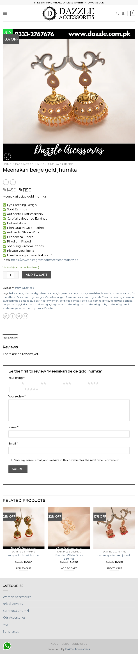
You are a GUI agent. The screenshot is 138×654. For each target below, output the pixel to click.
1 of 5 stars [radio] (14, 383)
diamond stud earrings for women (38, 300)
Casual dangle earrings (100, 293)
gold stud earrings (69, 300)
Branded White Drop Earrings (69, 557)
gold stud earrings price (95, 300)
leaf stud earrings (91, 304)
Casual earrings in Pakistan (60, 297)
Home (7, 164)
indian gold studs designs (35, 304)
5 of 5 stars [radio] (17, 389)
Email (13, 443)
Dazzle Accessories (77, 649)
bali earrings (16, 293)
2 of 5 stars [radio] (33, 383)
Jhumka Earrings (60, 164)
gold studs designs (121, 300)
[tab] (10, 337)
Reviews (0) (10, 337)
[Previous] (3, 542)
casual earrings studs (89, 297)
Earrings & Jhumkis (29, 164)
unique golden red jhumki (114, 555)
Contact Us (79, 644)
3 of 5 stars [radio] (55, 383)
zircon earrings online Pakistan (36, 308)
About (55, 644)
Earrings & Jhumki (16, 610)
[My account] (123, 13)
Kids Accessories (14, 617)
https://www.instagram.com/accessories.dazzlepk (45, 260)
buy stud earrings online (72, 293)
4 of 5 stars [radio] (80, 383)
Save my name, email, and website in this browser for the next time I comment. (66, 460)
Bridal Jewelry (13, 603)
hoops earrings (11, 304)
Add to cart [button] (23, 568)
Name (13, 427)
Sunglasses (11, 631)
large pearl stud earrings (65, 304)
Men (6, 624)
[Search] (117, 13)
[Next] (135, 542)
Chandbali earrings (113, 297)
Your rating (16, 377)
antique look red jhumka (24, 555)
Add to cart (36, 274)
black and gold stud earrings (40, 293)
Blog (65, 644)
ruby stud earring (112, 304)
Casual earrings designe (30, 297)
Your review (17, 396)
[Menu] (5, 13)
